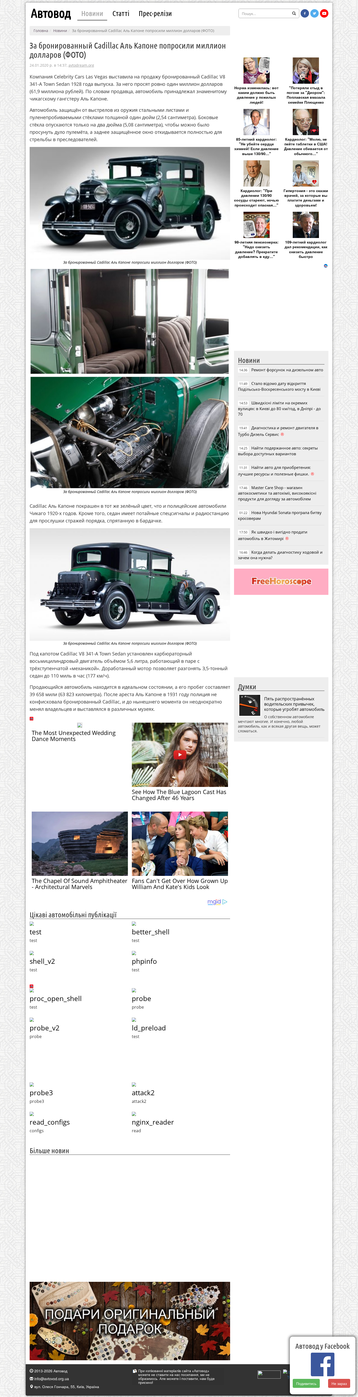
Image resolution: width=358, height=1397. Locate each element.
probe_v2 (44, 1027)
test (35, 931)
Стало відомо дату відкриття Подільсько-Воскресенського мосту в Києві (279, 386)
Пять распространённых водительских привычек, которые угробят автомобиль (294, 704)
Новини (92, 13)
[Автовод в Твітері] (314, 13)
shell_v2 (42, 961)
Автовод (51, 13)
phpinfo (144, 961)
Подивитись (306, 1383)
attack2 (143, 1092)
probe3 (41, 1092)
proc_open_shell (56, 998)
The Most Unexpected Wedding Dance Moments (74, 736)
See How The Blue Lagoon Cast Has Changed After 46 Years (179, 795)
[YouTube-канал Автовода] (324, 13)
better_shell (151, 931)
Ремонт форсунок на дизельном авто (287, 369)
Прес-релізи (155, 13)
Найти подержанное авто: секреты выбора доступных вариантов (278, 450)
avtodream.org (81, 65)
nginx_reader (153, 1122)
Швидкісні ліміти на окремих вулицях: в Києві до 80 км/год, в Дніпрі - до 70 (279, 408)
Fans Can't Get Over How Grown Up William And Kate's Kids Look (180, 884)
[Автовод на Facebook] (305, 13)
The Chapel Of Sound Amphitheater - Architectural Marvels (79, 884)
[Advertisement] (130, 1217)
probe (141, 998)
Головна (41, 30)
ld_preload (149, 1027)
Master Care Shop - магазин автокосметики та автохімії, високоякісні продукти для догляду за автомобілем (277, 493)
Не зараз (339, 1383)
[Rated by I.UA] (269, 1374)
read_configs (50, 1122)
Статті (120, 13)
